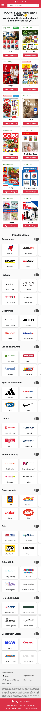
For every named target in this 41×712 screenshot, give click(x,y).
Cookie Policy (22, 705)
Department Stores (12, 680)
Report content (17, 708)
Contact (7, 705)
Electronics (27, 680)
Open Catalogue (11, 55)
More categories (7, 683)
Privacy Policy (31, 705)
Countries (7, 708)
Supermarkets (28, 675)
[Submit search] (37, 5)
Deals (7, 676)
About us (14, 705)
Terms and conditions (30, 708)
